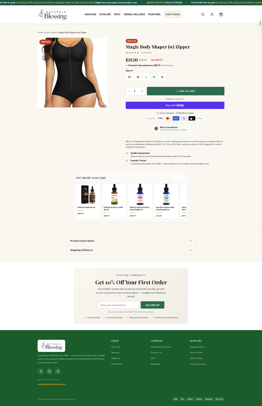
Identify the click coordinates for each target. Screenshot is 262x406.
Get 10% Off (153, 305)
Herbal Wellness (134, 14)
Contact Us (156, 352)
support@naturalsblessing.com (52, 384)
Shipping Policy (197, 347)
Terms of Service (198, 364)
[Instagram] (49, 371)
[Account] (212, 14)
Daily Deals (173, 14)
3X (138, 77)
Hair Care (115, 347)
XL (162, 77)
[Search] (203, 14)
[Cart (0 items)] (221, 14)
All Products (117, 364)
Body (117, 14)
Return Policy (196, 352)
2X (129, 77)
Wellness (115, 358)
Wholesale (156, 364)
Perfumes (154, 14)
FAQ (153, 358)
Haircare (90, 14)
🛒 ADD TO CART (185, 91)
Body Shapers (50, 32)
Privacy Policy (196, 358)
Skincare (105, 14)
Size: (129, 70)
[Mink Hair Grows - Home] (52, 14)
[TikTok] (58, 371)
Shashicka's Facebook (161, 347)
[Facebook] (41, 371)
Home (40, 32)
